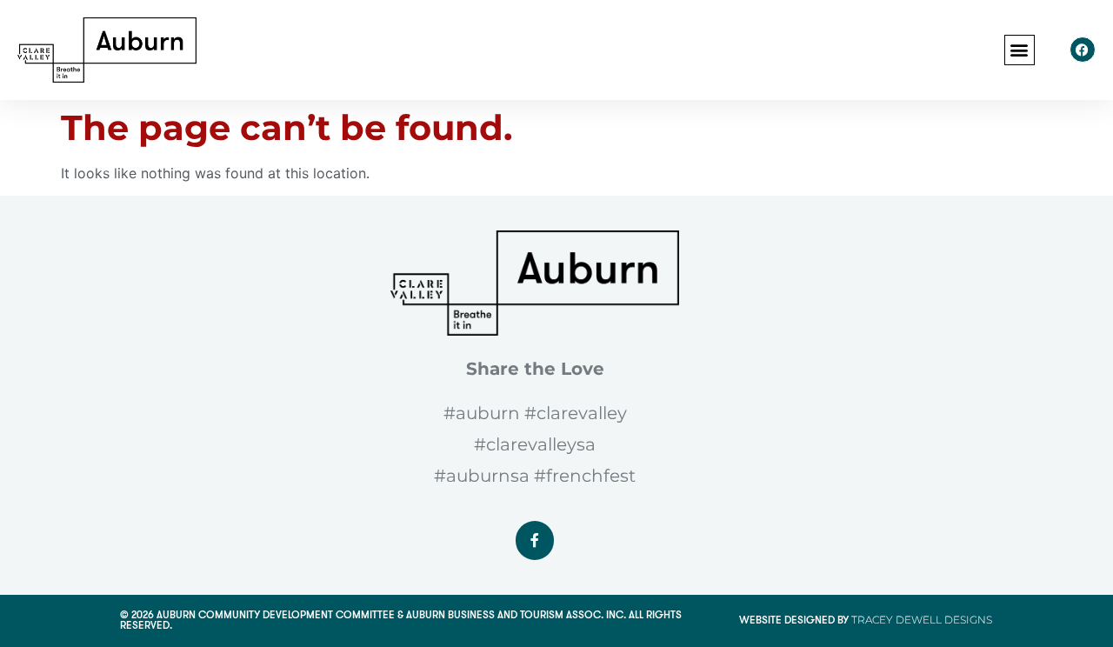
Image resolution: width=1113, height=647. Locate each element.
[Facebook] (1083, 50)
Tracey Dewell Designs (921, 619)
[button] (1019, 50)
